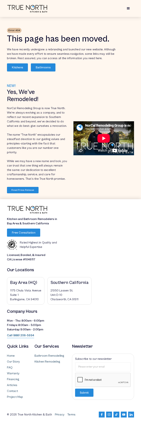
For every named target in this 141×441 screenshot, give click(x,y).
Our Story (13, 361)
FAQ (9, 367)
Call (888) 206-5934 (20, 335)
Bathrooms (43, 67)
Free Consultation (23, 232)
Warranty (13, 373)
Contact (12, 391)
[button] (128, 8)
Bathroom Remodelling (49, 355)
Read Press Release (22, 190)
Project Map (15, 397)
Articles (12, 385)
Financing (13, 379)
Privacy (59, 414)
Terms (71, 414)
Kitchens (17, 67)
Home (11, 355)
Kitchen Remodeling (47, 361)
